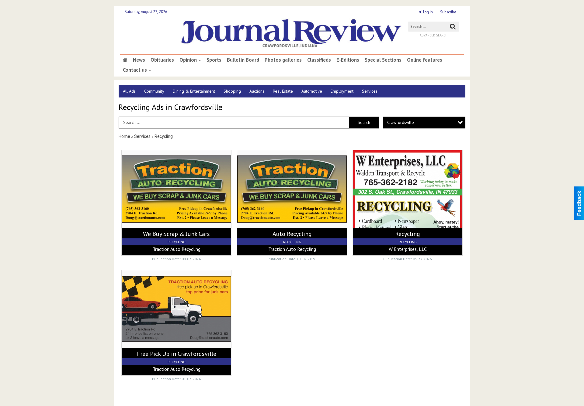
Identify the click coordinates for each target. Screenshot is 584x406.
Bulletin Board (243, 60)
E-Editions (347, 60)
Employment (342, 91)
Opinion (188, 60)
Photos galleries (283, 60)
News (139, 60)
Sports (214, 60)
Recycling (164, 136)
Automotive (311, 91)
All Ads (129, 91)
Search (364, 122)
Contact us (135, 70)
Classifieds (319, 60)
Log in (427, 11)
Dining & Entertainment (194, 91)
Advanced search (433, 35)
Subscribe (448, 11)
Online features (424, 60)
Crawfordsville (400, 122)
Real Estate (283, 91)
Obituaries (162, 60)
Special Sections (383, 60)
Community (154, 91)
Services (369, 91)
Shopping (232, 91)
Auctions (256, 91)
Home (124, 136)
